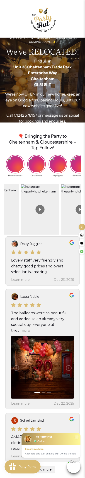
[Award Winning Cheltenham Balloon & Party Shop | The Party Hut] (43, 19)
